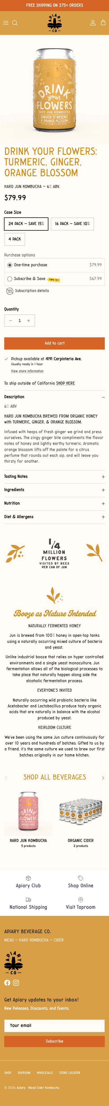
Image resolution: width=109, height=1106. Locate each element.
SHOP (7, 1073)
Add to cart (55, 343)
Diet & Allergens (18, 517)
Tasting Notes (16, 477)
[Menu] (6, 23)
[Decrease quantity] (9, 320)
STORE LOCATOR (69, 1073)
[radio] (9, 265)
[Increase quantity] (30, 320)
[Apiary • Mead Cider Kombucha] (54, 23)
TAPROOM (24, 1073)
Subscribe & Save (36, 279)
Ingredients (14, 490)
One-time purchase (30, 265)
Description (14, 397)
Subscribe (54, 1041)
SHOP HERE (65, 383)
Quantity (11, 309)
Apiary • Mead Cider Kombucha (38, 1088)
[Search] (17, 23)
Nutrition (12, 503)
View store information (27, 371)
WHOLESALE (45, 1073)
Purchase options (19, 255)
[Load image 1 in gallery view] (54, 89)
